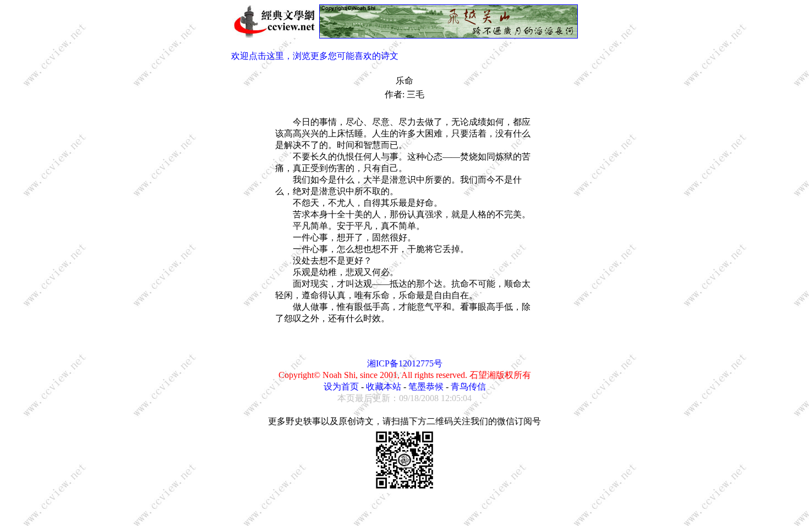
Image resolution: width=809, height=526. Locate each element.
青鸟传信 (468, 386)
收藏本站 (383, 386)
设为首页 (341, 386)
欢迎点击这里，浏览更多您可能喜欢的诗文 (314, 56)
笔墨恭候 (426, 386)
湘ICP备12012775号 (404, 363)
